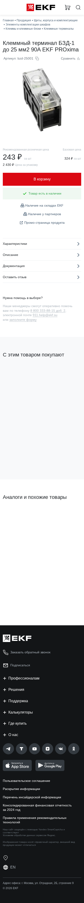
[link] (8, 748)
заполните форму (23, 319)
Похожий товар (16, 513)
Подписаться (20, 665)
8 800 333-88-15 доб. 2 (47, 310)
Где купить (17, 723)
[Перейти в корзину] (67, 7)
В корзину (21, 457)
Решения (16, 690)
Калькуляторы (20, 712)
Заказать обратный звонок (30, 652)
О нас (13, 735)
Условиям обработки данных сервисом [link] (24, 835)
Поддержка (18, 701)
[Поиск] (78, 7)
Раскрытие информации (21, 789)
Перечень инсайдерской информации (32, 797)
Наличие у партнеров (44, 214)
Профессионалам (23, 678)
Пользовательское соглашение (26, 781)
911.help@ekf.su (45, 315)
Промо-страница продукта (44, 222)
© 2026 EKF (10, 888)
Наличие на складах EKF (44, 205)
